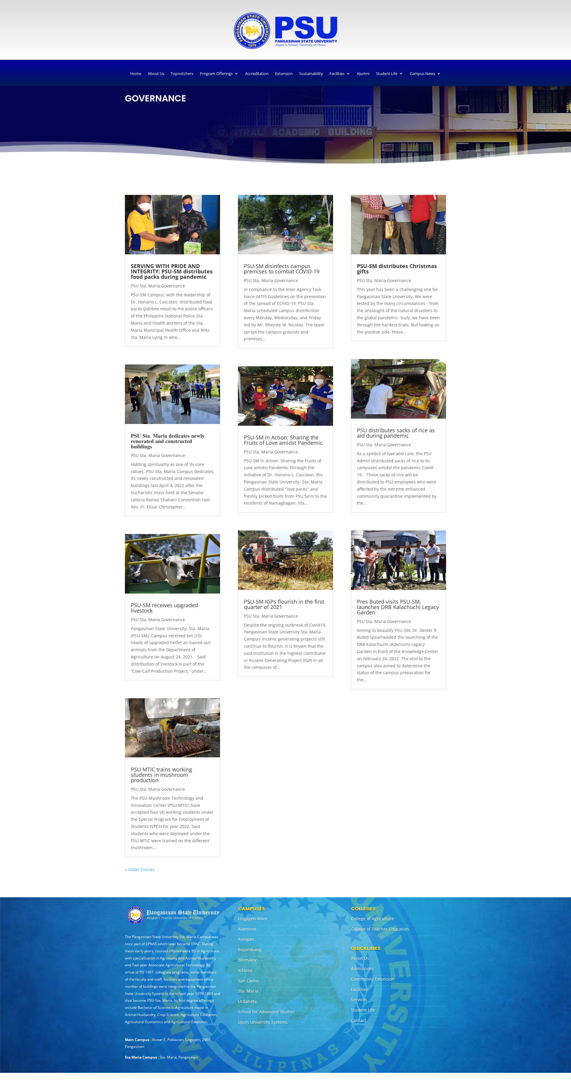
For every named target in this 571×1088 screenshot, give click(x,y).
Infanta (245, 970)
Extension (284, 73)
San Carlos (248, 981)
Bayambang (249, 949)
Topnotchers (182, 73)
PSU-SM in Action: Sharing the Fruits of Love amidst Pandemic (283, 440)
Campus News (422, 73)
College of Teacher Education (380, 929)
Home (135, 73)
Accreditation (257, 73)
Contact (358, 1020)
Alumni (363, 73)
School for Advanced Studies (266, 1012)
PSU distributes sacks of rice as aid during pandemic (396, 433)
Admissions (362, 968)
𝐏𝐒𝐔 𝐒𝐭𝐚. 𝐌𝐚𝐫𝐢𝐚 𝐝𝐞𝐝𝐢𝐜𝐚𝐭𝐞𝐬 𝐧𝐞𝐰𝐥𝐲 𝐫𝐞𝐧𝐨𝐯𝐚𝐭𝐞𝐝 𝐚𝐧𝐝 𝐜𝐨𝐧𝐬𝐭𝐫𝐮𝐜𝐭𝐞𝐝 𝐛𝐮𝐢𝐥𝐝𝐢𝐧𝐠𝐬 (168, 441)
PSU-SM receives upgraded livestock (164, 608)
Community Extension (372, 979)
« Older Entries (140, 869)
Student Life (386, 73)
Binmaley (247, 960)
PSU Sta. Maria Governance (158, 286)
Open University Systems (263, 1022)
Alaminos (247, 929)
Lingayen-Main (252, 918)
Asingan (246, 939)
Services (359, 999)
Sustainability (311, 73)
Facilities (337, 73)
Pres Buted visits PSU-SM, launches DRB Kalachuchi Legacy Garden (398, 607)
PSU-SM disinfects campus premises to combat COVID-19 (281, 268)
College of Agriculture (372, 918)
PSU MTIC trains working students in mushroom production (161, 775)
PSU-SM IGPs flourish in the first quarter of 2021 (284, 604)
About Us (156, 73)
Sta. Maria (248, 991)
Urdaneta (247, 1001)
